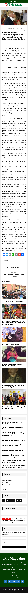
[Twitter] (11, 1)
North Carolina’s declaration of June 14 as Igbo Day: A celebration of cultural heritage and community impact (13, 322)
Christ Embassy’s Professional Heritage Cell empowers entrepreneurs (13, 407)
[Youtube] (17, 1)
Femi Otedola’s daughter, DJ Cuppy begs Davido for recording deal (12, 364)
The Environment (7, 487)
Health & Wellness (6, 32)
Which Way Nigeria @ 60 (14, 267)
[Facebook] (10, 1)
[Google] (14, 1)
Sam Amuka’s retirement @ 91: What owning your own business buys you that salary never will (13, 434)
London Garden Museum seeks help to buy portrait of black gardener (13, 386)
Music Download (6, 482)
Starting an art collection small (10, 344)
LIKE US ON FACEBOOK (9, 508)
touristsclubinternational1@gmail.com (14, 577)
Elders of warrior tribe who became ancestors (14, 275)
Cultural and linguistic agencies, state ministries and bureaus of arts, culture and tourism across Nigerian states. (13, 455)
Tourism (4, 489)
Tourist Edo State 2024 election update (12, 301)
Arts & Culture (6, 477)
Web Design (16, 590)
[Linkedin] (15, 1)
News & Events (14, 32)
